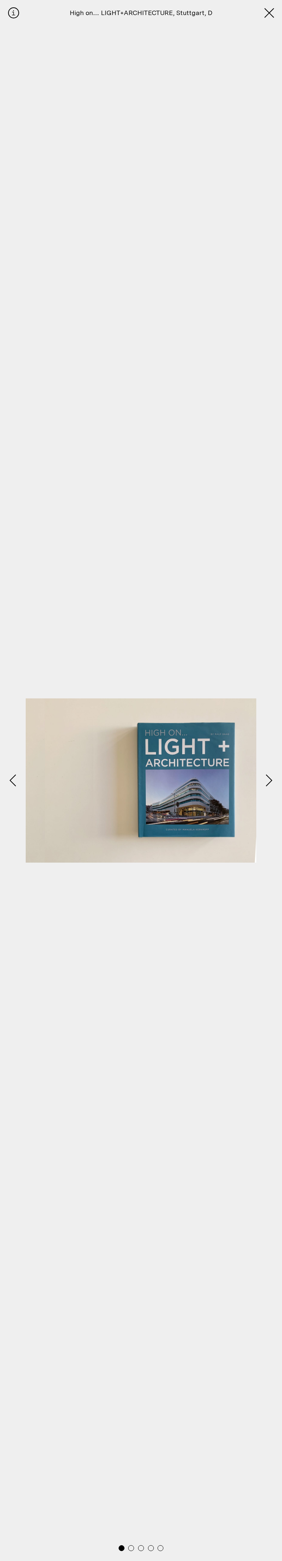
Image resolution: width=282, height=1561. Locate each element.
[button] (121, 1548)
